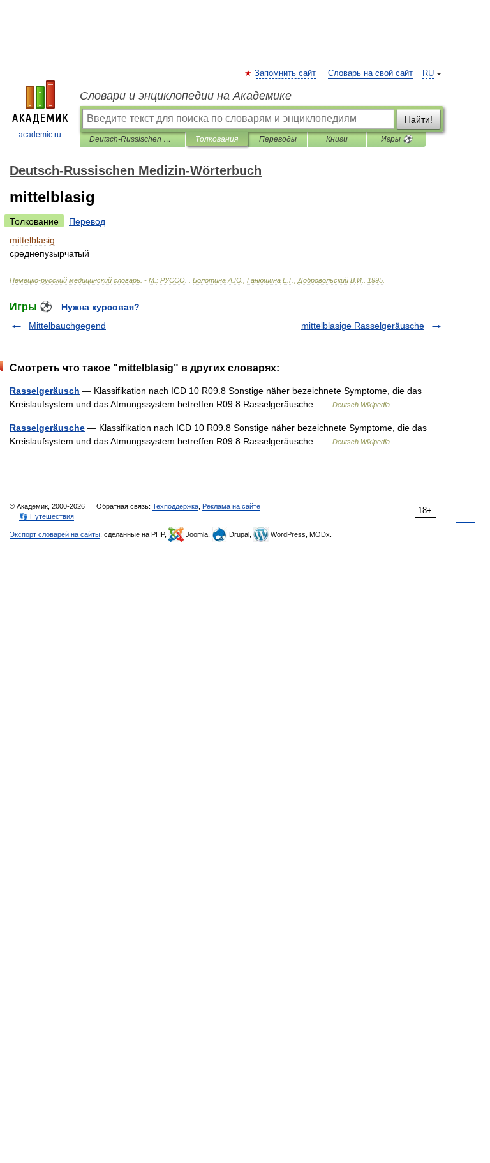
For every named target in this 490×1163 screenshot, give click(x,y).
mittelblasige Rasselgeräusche (362, 325)
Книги (337, 139)
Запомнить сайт (286, 73)
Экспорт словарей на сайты (55, 534)
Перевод (87, 221)
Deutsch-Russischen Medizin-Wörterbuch (132, 139)
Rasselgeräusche (47, 428)
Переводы (278, 139)
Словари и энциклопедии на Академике (186, 95)
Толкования (216, 139)
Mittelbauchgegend (67, 325)
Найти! (419, 119)
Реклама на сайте (231, 506)
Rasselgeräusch (45, 391)
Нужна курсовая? (100, 307)
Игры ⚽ (396, 139)
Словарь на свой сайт (370, 73)
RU (428, 73)
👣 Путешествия (46, 516)
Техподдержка (175, 506)
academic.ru (40, 134)
